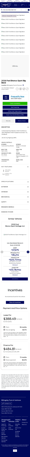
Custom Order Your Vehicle (4, 429)
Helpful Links (18, 420)
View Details (15, 278)
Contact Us (7, 403)
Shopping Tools (4, 420)
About (24, 420)
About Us (24, 424)
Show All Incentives (15, 302)
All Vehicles (11, 420)
